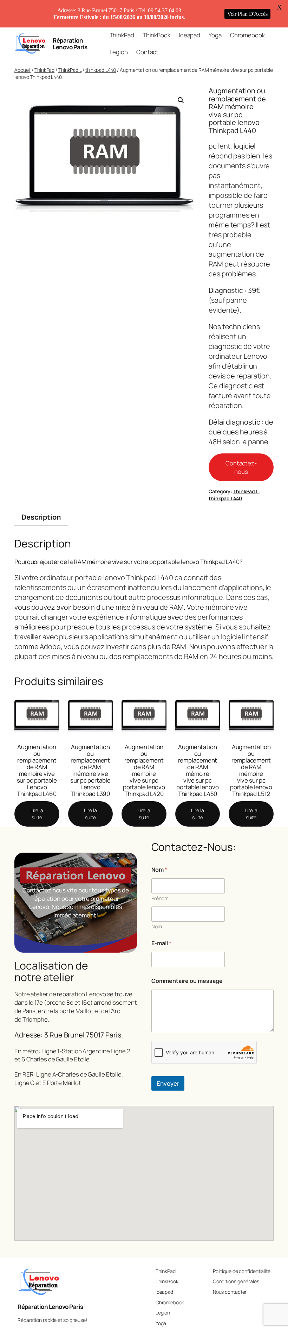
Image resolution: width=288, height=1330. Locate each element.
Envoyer (168, 1083)
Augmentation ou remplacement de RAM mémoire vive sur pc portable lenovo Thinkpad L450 (197, 770)
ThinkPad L (69, 70)
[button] (181, 100)
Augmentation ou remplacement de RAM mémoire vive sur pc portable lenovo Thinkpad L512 (251, 770)
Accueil (22, 70)
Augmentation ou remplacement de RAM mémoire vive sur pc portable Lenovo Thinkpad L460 (37, 770)
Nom (156, 926)
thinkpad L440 (100, 70)
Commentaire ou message (187, 981)
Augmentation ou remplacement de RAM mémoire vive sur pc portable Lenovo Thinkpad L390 (90, 770)
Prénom (160, 898)
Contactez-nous (241, 467)
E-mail (161, 943)
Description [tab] (41, 517)
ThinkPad (44, 70)
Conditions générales (236, 1281)
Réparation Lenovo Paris (70, 43)
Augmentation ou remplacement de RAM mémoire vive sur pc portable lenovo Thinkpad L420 (144, 770)
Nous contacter (230, 1291)
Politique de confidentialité (241, 1271)
